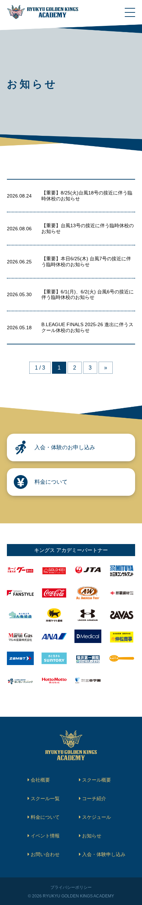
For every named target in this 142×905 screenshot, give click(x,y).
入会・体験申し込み (103, 854)
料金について (45, 817)
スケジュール (96, 817)
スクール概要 (96, 780)
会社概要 (40, 780)
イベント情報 (45, 835)
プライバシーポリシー (71, 887)
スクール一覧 (45, 798)
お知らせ (91, 835)
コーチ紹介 (94, 798)
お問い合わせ (45, 854)
